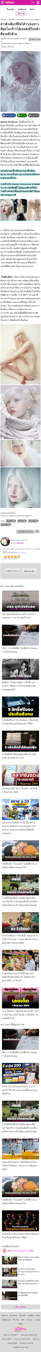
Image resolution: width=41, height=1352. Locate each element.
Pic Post (16, 1320)
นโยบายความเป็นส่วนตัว (29, 1335)
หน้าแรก (3, 19)
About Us (36, 1339)
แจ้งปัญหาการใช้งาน (26, 1343)
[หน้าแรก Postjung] (9, 2)
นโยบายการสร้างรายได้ (22, 1339)
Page (20, 1324)
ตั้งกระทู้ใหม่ (20, 1307)
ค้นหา (32, 9)
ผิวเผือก (10, 521)
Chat (37, 1315)
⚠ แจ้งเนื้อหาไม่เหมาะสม (25, 531)
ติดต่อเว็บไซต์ (12, 1343)
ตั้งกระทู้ (21, 13)
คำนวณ (29, 1320)
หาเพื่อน (31, 1315)
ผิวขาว (9, 154)
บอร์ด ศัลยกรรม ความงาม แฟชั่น (28, 19)
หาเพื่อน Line (6, 1320)
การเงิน (37, 1320)
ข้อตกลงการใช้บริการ (11, 1335)
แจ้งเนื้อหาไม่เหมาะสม (20, 1347)
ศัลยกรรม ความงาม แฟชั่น (20, 1250)
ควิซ (22, 1320)
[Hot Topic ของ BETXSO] (5, 546)
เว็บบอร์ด (10, 9)
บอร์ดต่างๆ (22, 9)
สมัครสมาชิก (29, 571)
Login (12, 571)
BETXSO (11, 47)
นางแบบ (36, 184)
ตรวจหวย (13, 1315)
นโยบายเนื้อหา (7, 1339)
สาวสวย (32, 521)
